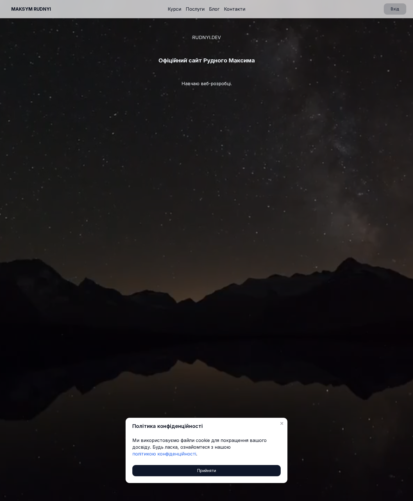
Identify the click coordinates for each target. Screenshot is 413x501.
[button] (281, 423)
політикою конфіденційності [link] (164, 454)
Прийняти (206, 470)
